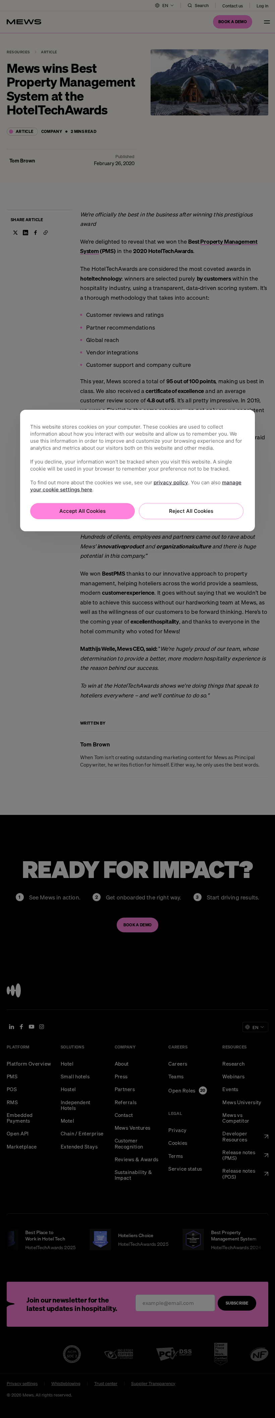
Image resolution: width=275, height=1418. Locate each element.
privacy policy (171, 482)
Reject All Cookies (191, 510)
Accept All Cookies (82, 510)
